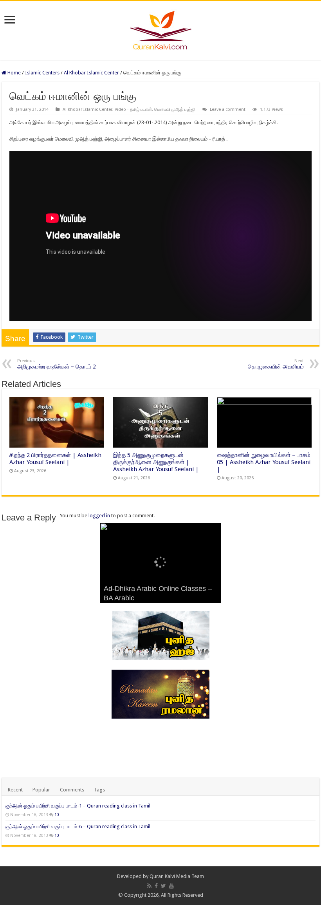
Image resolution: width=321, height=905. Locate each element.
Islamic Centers (42, 73)
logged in (99, 515)
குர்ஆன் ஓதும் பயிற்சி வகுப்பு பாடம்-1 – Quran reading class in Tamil (77, 806)
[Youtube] (171, 886)
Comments (72, 790)
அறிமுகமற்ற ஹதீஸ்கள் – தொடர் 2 (56, 364)
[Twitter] (163, 886)
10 (56, 814)
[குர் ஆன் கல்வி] (160, 29)
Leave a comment (227, 109)
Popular (41, 790)
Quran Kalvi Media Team (177, 876)
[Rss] (149, 886)
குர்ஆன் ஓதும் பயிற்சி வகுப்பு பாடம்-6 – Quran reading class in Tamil (77, 826)
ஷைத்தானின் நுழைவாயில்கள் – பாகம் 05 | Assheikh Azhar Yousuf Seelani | (263, 462)
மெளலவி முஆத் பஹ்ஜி (174, 109)
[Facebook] (156, 886)
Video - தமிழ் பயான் (133, 109)
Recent (15, 790)
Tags (99, 790)
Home (13, 73)
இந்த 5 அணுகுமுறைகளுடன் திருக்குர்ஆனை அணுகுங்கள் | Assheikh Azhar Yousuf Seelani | (156, 462)
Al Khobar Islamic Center (91, 73)
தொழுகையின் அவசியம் (276, 364)
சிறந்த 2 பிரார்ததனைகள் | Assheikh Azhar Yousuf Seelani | (55, 459)
